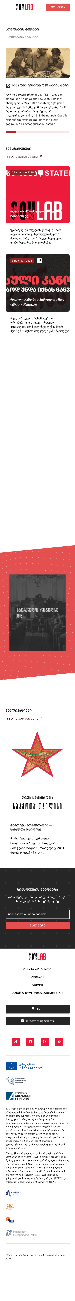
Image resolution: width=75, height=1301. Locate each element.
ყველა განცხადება (25, 156)
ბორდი (37, 977)
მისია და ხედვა (37, 969)
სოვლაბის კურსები (22, 37)
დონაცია (57, 7)
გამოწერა (37, 925)
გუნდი (37, 985)
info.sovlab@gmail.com (37, 1020)
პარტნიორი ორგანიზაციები (37, 993)
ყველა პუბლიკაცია (25, 718)
